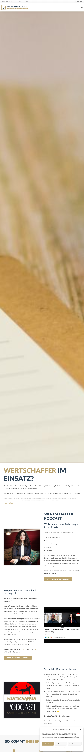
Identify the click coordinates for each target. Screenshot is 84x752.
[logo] (14, 7)
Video (22, 649)
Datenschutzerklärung (63, 747)
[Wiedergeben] (62, 625)
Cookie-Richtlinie (53, 747)
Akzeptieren (47, 743)
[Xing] (75, 1)
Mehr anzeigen (8, 503)
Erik (35, 649)
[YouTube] (81, 1)
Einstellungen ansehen (74, 743)
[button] (81, 729)
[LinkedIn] (78, 1)
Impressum (71, 747)
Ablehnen (60, 743)
